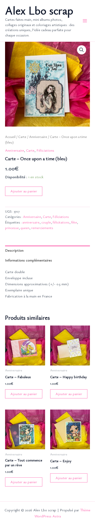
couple (46, 222)
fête (74, 222)
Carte (22, 136)
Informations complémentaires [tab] (28, 260)
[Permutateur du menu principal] (85, 21)
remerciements (42, 228)
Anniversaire (38, 136)
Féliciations (45, 150)
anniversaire (31, 222)
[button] (81, 49)
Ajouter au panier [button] (23, 393)
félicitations (61, 222)
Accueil (10, 136)
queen (25, 228)
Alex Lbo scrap (39, 10)
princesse (12, 228)
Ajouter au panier (23, 191)
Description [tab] (14, 250)
